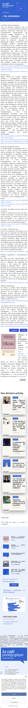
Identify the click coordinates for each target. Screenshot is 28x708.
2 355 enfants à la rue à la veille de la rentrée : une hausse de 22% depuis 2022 (19, 425)
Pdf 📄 (23, 330)
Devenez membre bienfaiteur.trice (18, 545)
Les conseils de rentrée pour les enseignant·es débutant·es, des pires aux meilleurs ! (19, 483)
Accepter (14, 694)
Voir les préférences (14, 702)
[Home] (8, 10)
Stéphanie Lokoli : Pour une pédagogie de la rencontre (19, 502)
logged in (15, 522)
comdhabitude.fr (8, 623)
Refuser (14, 698)
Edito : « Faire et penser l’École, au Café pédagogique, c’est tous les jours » (19, 404)
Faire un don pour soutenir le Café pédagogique (18, 554)
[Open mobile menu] (17, 3)
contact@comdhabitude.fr (10, 621)
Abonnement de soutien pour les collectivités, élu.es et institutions (18, 570)
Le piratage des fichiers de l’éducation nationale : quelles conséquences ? (19, 446)
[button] (26, 676)
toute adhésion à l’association (22, 353)
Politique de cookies (13, 705)
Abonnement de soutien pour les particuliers (18, 562)
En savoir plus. (21, 376)
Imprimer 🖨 (14, 330)
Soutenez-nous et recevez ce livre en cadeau (19, 465)
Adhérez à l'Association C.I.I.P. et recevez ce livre (18, 537)
